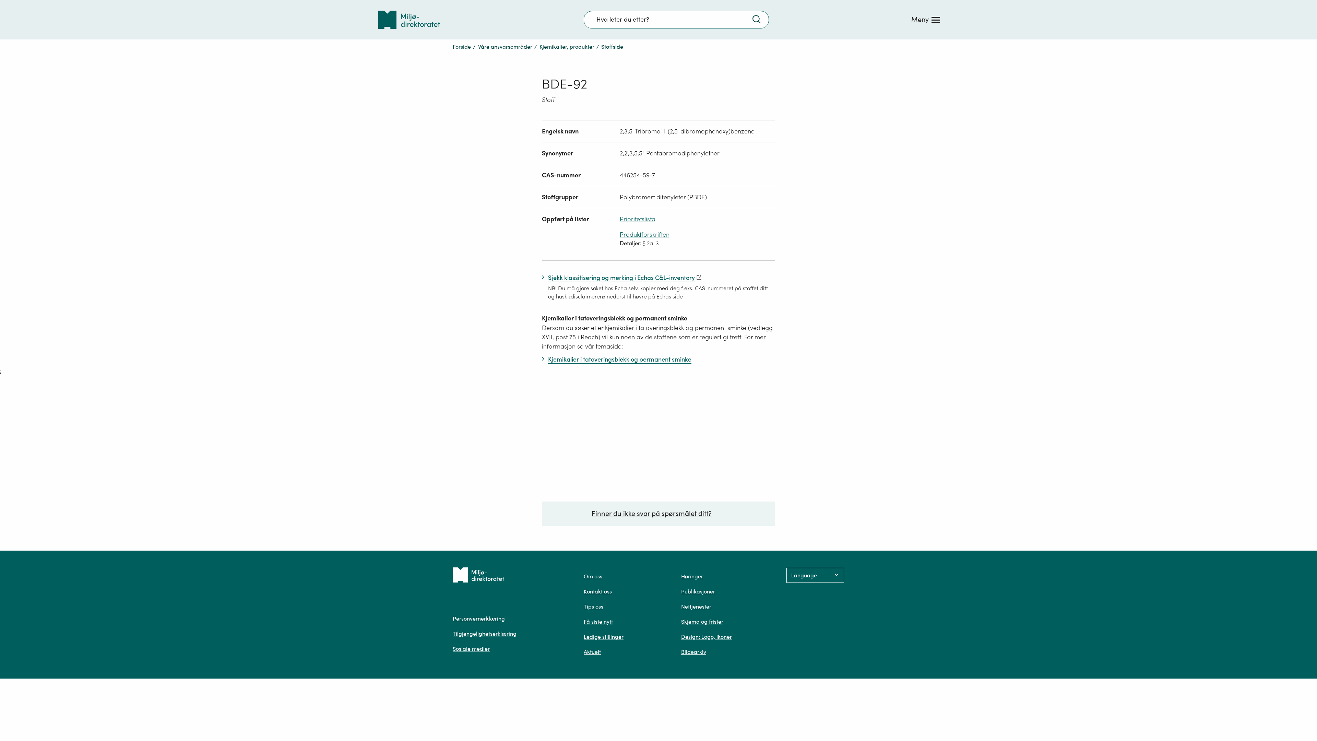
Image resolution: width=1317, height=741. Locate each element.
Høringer (692, 576)
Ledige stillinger (604, 636)
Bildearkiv (693, 651)
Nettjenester (696, 606)
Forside (462, 46)
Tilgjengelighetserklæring (485, 633)
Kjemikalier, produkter (566, 46)
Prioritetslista (637, 219)
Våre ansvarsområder (505, 46)
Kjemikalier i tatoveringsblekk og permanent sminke (614, 318)
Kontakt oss (598, 591)
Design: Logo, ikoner (706, 636)
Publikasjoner (698, 591)
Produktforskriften (644, 234)
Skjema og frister (702, 621)
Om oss (593, 576)
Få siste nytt (598, 621)
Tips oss (593, 606)
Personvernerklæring (479, 618)
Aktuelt (592, 651)
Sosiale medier (471, 648)
